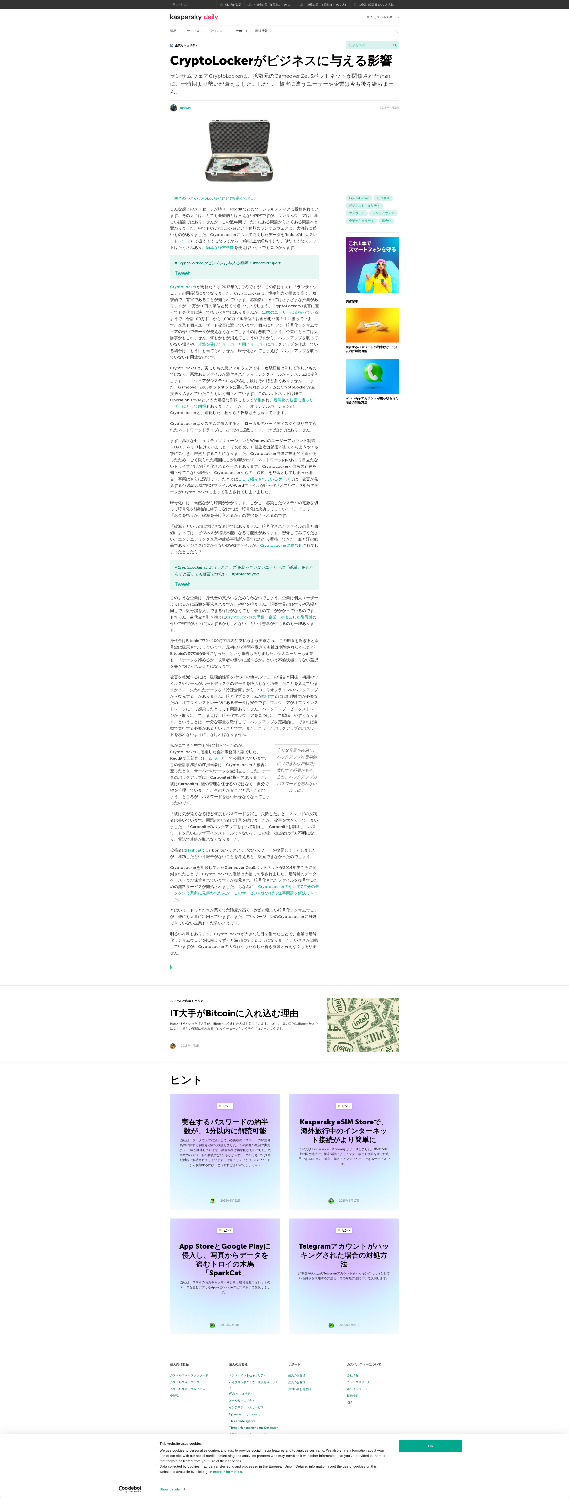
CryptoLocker (183, 286)
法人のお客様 (238, 1364)
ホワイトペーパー (358, 1389)
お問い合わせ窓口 (299, 1389)
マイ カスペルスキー (381, 17)
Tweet (182, 273)
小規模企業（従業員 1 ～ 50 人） (273, 4)
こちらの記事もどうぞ (188, 1001)
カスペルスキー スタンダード (189, 1375)
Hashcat (193, 850)
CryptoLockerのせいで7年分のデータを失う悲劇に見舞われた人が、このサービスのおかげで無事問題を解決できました (244, 893)
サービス (193, 31)
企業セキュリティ (186, 45)
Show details (170, 1489)
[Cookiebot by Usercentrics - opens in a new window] (130, 1489)
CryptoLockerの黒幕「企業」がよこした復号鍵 (269, 617)
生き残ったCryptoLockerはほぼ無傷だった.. (213, 198)
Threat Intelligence (242, 1421)
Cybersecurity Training (244, 1414)
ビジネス (383, 198)
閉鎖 (257, 400)
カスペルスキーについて (364, 1364)
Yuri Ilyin (185, 107)
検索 (395, 45)
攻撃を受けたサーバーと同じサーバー (232, 344)
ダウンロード (219, 31)
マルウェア (357, 213)
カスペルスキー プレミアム (187, 1389)
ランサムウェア (383, 213)
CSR (349, 1402)
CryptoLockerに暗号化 (281, 545)
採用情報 (353, 1395)
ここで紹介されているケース (264, 479)
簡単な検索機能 (220, 247)
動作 (266, 696)
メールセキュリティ (242, 1400)
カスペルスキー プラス (185, 1382)
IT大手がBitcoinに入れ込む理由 (234, 1013)
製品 (173, 31)
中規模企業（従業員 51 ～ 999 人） (326, 4)
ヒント (227, 1106)
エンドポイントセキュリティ (247, 1375)
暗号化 (386, 221)
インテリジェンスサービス (246, 1407)
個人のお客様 (296, 1375)
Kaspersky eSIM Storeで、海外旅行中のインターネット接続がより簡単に (344, 1131)
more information (227, 1472)
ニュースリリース (358, 1382)
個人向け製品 (233, 4)
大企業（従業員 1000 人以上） (377, 4)
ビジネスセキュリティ (364, 206)
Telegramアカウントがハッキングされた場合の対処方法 (344, 1255)
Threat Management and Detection (253, 1427)
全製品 (174, 1395)
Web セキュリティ (241, 1393)
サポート (242, 31)
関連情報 (261, 31)
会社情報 (353, 1375)
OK (430, 1446)
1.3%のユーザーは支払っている (290, 312)
